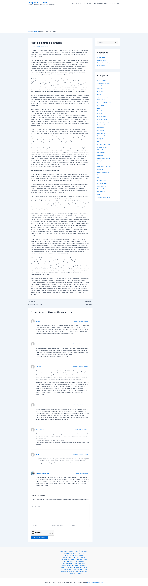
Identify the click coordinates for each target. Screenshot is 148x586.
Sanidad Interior (102, 186)
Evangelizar (100, 138)
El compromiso (101, 116)
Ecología (99, 111)
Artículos (100, 88)
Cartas (99, 94)
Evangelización (101, 136)
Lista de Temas (76, 3)
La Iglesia (100, 155)
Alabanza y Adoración (100, 3)
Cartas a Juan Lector (103, 97)
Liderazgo (100, 169)
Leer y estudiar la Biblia (104, 166)
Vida (98, 194)
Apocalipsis (100, 86)
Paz (98, 177)
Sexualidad (100, 189)
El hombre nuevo (102, 119)
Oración (99, 175)
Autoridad (100, 91)
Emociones (100, 127)
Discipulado (100, 105)
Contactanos (101, 57)
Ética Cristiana (101, 80)
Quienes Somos (101, 65)
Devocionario (101, 100)
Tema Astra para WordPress (95, 582)
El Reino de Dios (102, 125)
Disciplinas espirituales (104, 102)
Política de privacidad (103, 63)
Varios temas (101, 191)
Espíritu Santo (88, 3)
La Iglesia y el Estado (103, 158)
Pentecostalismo (102, 180)
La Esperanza (101, 152)
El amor (99, 113)
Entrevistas (100, 130)
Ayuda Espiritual (114, 3)
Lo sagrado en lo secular (104, 172)
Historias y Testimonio (67, 571)
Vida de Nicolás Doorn (103, 197)
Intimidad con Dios (102, 150)
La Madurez (100, 161)
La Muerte (100, 164)
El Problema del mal (103, 122)
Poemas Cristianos (102, 183)
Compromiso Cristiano (38, 2)
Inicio (68, 3)
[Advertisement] (74, 19)
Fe (98, 141)
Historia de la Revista (103, 144)
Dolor (99, 108)
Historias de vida (102, 147)
